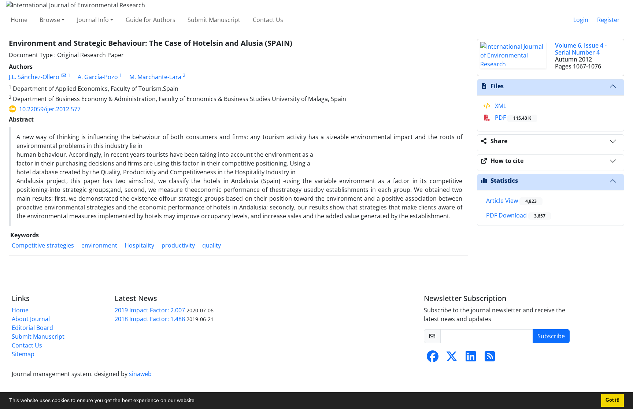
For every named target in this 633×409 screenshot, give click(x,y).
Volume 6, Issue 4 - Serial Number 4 (581, 48)
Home (19, 20)
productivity (178, 245)
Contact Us (268, 20)
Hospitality (139, 245)
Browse (50, 20)
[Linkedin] (471, 358)
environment (99, 245)
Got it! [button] (612, 400)
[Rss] (490, 358)
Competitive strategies (43, 245)
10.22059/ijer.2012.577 (50, 109)
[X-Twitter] (451, 358)
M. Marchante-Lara (155, 77)
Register (608, 20)
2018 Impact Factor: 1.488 (150, 319)
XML (499, 106)
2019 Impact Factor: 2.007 (150, 310)
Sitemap (23, 354)
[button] (198, 401)
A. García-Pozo (98, 77)
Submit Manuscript (214, 20)
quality (211, 245)
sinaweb (140, 374)
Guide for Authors (150, 20)
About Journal (31, 319)
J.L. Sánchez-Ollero (34, 77)
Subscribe (551, 336)
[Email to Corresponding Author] (63, 75)
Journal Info (93, 20)
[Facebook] (432, 358)
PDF (512, 118)
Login (580, 20)
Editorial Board (32, 328)
